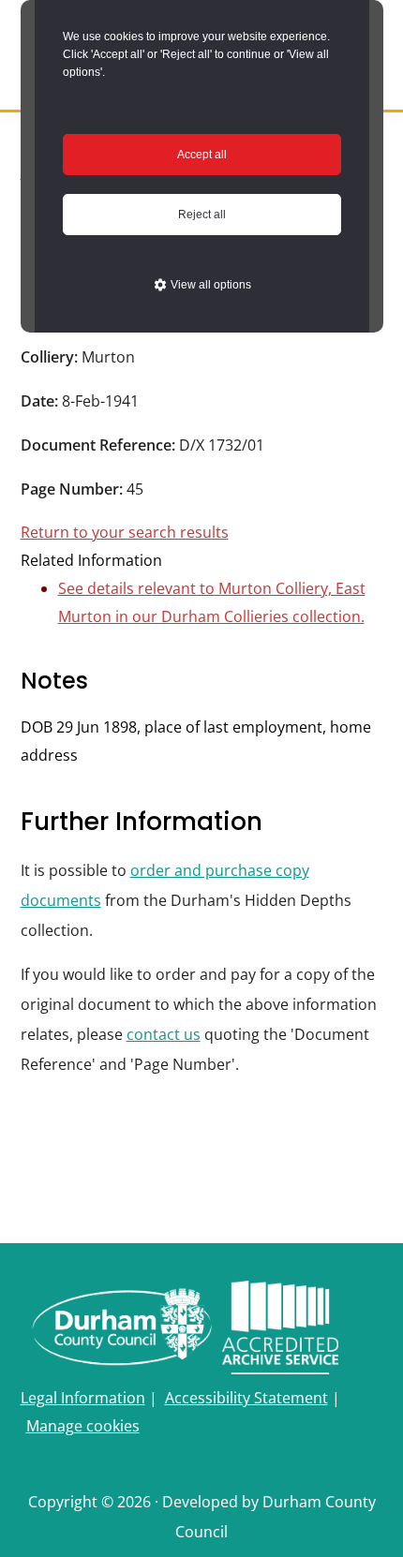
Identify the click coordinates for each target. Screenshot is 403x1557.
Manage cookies (83, 1425)
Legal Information (83, 1397)
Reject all (202, 214)
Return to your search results (125, 532)
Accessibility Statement (246, 1397)
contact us (164, 1034)
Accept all (202, 154)
